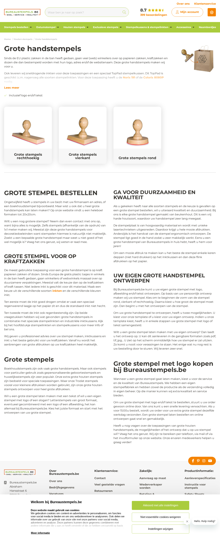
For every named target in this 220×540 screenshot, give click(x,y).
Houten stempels (74, 27)
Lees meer (11, 87)
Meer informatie (40, 532)
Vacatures (56, 493)
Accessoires (184, 27)
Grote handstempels (46, 39)
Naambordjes (207, 27)
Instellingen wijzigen (160, 528)
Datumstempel (46, 27)
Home (7, 39)
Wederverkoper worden (150, 486)
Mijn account (189, 12)
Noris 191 (129, 77)
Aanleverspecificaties (200, 478)
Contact (100, 478)
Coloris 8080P (153, 77)
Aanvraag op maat (152, 478)
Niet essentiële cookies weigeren (160, 517)
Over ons (183, 3)
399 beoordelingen (153, 15)
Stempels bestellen (16, 27)
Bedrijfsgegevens (61, 487)
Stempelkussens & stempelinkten (147, 27)
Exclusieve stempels (106, 27)
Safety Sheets (194, 494)
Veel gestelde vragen (109, 484)
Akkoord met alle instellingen (160, 505)
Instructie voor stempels (195, 486)
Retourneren (103, 491)
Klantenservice (205, 3)
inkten (57, 290)
